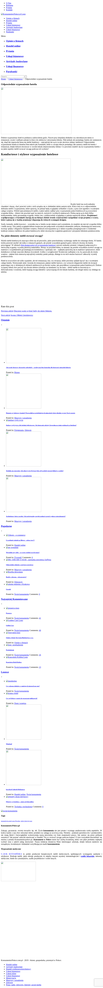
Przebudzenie (10, 650)
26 (40, 655)
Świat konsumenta (21, 594)
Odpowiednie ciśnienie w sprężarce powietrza (19, 565)
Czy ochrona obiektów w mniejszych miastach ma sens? (23, 686)
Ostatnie (5, 320)
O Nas (8, 3)
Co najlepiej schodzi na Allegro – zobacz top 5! (20, 540)
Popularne (6, 526)
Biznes (17, 372)
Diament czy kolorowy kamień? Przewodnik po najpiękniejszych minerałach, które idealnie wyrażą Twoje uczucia (40, 413)
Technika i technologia (23, 807)
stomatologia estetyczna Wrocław (10, 821)
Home (3, 79)
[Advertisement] (51, 921)
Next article (5, 315)
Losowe (5, 672)
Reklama (9, 5)
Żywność (18, 557)
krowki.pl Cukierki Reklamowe (15, 789)
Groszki (8, 589)
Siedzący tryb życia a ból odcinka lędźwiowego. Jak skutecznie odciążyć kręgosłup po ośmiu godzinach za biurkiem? (41, 425)
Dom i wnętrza (20, 703)
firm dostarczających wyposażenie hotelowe (38, 245)
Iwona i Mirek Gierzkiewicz (22, 315)
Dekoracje (18, 582)
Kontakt (9, 10)
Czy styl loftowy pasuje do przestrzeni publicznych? (21, 698)
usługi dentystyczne (26, 821)
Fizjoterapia (19, 430)
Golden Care (10, 625)
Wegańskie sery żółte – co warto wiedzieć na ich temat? (23, 552)
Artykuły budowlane (14, 27)
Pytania (9, 8)
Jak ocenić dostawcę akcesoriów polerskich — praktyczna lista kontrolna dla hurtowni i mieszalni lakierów (38, 367)
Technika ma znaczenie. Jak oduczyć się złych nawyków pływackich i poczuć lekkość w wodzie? (35, 471)
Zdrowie (28, 430)
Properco (9, 613)
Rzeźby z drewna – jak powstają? (16, 577)
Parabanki (10, 32)
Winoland (9, 744)
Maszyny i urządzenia (23, 418)
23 (40, 667)
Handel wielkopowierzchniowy (18, 969)
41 (40, 618)
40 (40, 630)
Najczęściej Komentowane (14, 599)
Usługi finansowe (13, 30)
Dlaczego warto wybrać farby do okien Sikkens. (33, 311)
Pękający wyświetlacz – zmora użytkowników (20, 801)
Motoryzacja (11, 978)
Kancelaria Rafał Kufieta (14, 662)
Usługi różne (11, 973)
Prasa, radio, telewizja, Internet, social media (23, 985)
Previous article (7, 311)
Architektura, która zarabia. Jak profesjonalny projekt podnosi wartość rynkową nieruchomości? (36, 516)
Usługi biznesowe (13, 25)
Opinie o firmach (12, 18)
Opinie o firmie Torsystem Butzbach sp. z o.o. (19, 637)
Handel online (11, 21)
